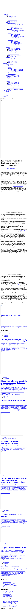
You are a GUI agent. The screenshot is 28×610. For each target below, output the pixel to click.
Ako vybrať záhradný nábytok (17, 70)
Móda (7, 94)
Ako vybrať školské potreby (14, 83)
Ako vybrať (5, 14)
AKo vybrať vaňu (14, 31)
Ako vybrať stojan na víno (13, 54)
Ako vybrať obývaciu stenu (16, 43)
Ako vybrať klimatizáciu (13, 17)
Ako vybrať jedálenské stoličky (17, 24)
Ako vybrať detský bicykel (13, 82)
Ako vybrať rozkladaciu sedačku (17, 45)
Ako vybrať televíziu (12, 61)
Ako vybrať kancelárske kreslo (14, 49)
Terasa (9, 72)
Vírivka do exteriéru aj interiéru (9, 583)
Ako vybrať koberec (12, 18)
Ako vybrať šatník (14, 38)
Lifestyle (7, 91)
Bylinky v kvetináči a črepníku (9, 606)
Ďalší (2, 576)
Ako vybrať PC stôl (12, 50)
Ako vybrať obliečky (15, 35)
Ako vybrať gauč (14, 41)
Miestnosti (8, 22)
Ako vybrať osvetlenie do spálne (17, 36)
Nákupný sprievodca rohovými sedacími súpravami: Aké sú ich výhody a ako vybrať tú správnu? (14, 382)
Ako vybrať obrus (14, 27)
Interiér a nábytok (9, 64)
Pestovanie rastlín (11, 74)
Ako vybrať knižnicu (15, 42)
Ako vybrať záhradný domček (17, 69)
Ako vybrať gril (11, 58)
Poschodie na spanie (7, 594)
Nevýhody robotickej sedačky (9, 602)
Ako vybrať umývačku (13, 60)
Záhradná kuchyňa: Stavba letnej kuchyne (11, 605)
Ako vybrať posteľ (15, 37)
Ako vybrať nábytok (12, 20)
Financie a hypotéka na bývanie (12, 75)
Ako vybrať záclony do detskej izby (15, 89)
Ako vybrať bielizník (15, 34)
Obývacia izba (6, 378)
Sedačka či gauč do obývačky (9, 592)
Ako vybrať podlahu (12, 21)
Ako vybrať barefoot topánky (14, 48)
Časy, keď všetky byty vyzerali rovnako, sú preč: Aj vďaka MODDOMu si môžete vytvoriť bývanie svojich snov (14, 480)
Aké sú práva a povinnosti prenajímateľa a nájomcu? (9, 442)
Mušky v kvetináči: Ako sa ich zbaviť (11, 601)
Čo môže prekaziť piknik (8, 584)
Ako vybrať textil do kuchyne (17, 28)
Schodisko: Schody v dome (8, 591)
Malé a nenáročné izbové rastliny (10, 603)
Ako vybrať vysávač (12, 62)
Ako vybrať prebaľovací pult (14, 86)
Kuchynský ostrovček (7, 596)
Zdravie (7, 92)
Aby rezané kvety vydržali (8, 586)
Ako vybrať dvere (12, 16)
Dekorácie (8, 78)
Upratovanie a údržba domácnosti (13, 76)
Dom (7, 15)
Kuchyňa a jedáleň (12, 23)
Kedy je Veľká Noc (7, 582)
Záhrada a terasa (9, 65)
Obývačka (10, 40)
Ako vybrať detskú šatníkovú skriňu (15, 88)
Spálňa (9, 33)
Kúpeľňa (10, 29)
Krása (7, 95)
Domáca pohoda (9, 77)
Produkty (8, 47)
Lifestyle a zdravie (7, 90)
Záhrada (10, 68)
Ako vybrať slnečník (12, 52)
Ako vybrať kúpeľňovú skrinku (17, 30)
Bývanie (5, 63)
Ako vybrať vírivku (12, 56)
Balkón (9, 67)
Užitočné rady (6, 336)
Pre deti (4, 79)
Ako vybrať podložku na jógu (14, 51)
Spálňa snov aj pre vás (7, 595)
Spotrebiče (8, 57)
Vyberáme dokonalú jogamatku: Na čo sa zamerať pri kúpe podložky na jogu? (14, 340)
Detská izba (8, 84)
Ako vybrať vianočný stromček (14, 55)
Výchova (8, 81)
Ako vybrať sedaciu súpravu (17, 44)
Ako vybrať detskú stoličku (14, 85)
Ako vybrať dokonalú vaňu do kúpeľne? (14, 548)
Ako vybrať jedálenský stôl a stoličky (18, 26)
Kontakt (4, 96)
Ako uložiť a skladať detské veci (10, 585)
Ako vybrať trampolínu (16, 71)
